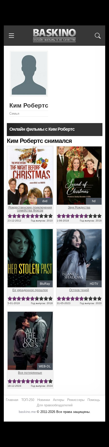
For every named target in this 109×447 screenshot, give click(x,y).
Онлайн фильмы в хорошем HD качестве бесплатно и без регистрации (54, 35)
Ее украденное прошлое (30, 290)
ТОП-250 (27, 400)
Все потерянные (30, 373)
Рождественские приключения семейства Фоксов (30, 209)
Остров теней (79, 290)
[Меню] (11, 36)
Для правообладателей (54, 405)
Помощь (93, 400)
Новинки (43, 400)
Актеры (58, 400)
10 (50, 216)
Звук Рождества (79, 207)
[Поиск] (98, 36)
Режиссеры (75, 400)
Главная (12, 400)
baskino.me (27, 412)
